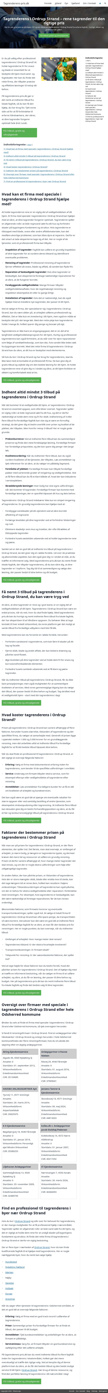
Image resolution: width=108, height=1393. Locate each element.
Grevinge (10, 1298)
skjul (29, 144)
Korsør (8, 1293)
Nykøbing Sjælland (15, 1267)
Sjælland (75, 3)
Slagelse (9, 1283)
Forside (48, 3)
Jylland (58, 3)
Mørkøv (9, 1272)
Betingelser (103, 1391)
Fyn (66, 3)
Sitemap (94, 1391)
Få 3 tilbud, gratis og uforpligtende (54, 35)
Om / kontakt (89, 3)
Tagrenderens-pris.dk (16, 3)
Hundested (11, 1261)
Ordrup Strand (22, 1221)
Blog (88, 1391)
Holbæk (9, 1288)
